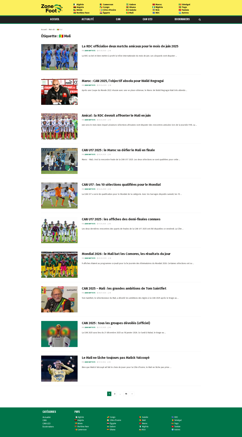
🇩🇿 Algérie (78, 4)
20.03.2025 (102, 258)
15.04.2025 (102, 154)
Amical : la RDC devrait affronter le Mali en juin (116, 115)
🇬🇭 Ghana (131, 7)
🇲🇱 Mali (129, 12)
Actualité (88, 19)
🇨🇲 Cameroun (106, 4)
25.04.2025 (102, 120)
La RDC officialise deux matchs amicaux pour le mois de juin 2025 (130, 46)
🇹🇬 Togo (183, 7)
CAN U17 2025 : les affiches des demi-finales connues (121, 219)
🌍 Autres (184, 12)
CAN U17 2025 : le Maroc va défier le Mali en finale (118, 150)
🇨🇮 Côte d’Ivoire (108, 10)
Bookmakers (182, 19)
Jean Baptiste (90, 51)
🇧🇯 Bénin (77, 10)
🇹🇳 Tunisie (184, 10)
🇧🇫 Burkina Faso (81, 12)
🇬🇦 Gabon (131, 4)
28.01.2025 (102, 293)
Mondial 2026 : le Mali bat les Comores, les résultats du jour (126, 254)
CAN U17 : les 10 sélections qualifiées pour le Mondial (121, 185)
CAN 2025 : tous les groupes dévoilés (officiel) (116, 323)
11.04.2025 (102, 224)
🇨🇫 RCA (155, 10)
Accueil (55, 19)
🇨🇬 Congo (105, 7)
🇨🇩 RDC (156, 12)
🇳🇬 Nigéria (157, 7)
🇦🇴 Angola (78, 7)
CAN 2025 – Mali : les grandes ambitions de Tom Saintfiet (124, 288)
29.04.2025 (102, 85)
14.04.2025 (102, 189)
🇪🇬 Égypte (105, 12)
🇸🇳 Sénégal (184, 4)
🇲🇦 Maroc (157, 4)
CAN (118, 19)
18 (126, 394)
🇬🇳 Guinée (131, 10)
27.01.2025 (102, 327)
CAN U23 (148, 19)
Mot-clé (52, 30)
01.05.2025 (102, 51)
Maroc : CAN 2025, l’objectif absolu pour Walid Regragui (123, 81)
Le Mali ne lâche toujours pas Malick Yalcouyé (115, 358)
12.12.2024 (102, 362)
